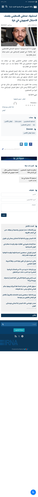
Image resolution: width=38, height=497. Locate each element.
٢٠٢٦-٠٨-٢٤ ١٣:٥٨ (30, 241)
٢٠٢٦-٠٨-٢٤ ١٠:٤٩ (30, 300)
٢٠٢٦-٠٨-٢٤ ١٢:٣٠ (30, 258)
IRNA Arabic (21, 7)
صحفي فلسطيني (26, 125)
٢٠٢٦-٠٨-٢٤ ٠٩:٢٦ (30, 309)
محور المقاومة (17, 99)
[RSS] (15, 336)
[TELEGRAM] (22, 336)
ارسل (3, 215)
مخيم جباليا (18, 121)
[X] (19, 336)
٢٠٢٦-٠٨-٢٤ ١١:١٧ (30, 283)
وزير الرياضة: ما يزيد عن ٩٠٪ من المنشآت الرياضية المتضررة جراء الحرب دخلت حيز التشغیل (21, 271)
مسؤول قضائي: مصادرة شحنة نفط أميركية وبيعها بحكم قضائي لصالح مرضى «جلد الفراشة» (19, 287)
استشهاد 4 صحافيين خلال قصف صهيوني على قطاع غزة (10, 171)
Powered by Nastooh (18, 349)
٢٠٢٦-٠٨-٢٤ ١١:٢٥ (30, 266)
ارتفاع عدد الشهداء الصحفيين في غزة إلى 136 (28, 171)
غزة (34, 125)
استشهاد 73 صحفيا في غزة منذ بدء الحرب (28, 179)
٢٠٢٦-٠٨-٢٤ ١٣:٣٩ (30, 249)
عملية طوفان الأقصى (29, 133)
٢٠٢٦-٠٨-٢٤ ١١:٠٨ (30, 292)
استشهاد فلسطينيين (29, 121)
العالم (23, 99)
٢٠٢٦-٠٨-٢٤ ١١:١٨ (30, 275)
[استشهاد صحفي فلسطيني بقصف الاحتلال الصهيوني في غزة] (19, 36)
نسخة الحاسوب (19, 330)
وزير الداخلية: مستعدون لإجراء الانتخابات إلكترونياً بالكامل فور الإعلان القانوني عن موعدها (19, 296)
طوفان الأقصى (8, 121)
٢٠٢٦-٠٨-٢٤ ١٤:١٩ (30, 235)
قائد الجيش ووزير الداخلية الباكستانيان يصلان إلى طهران (19, 238)
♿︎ (33, 492)
